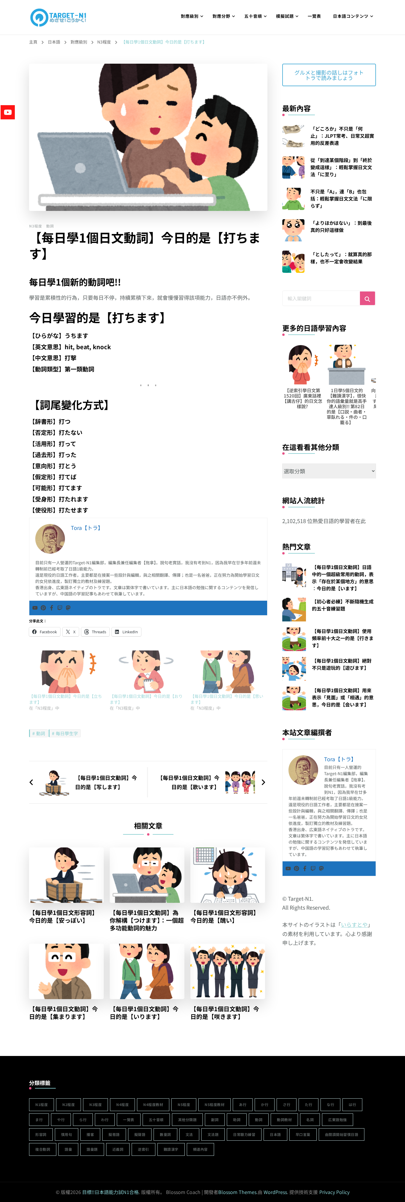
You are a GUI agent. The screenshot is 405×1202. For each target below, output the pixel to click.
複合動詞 (42, 1149)
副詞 (215, 1119)
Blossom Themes (237, 1191)
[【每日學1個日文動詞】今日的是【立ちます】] (66, 671)
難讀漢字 (171, 1149)
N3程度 (35, 225)
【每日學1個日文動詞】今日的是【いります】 (144, 1012)
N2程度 (68, 1104)
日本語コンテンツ (351, 16)
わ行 (105, 1119)
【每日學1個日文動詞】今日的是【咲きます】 (224, 1012)
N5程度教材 (214, 1104)
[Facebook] (51, 608)
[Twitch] (60, 608)
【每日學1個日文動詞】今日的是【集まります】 (63, 1012)
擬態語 (114, 1134)
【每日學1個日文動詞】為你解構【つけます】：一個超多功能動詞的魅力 (147, 920)
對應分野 (221, 16)
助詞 (236, 1119)
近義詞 (118, 1149)
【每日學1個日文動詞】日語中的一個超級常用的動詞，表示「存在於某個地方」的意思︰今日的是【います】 (343, 577)
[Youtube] (35, 608)
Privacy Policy (334, 1191)
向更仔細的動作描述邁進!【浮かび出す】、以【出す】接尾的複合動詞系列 (364, 398)
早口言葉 (303, 1134)
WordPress (275, 1191)
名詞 (310, 1119)
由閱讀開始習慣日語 (341, 1134)
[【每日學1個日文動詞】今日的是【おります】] (147, 671)
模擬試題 (285, 16)
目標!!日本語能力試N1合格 (110, 1191)
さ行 (286, 1104)
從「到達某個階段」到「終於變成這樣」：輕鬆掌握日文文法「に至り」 (341, 167)
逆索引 (143, 1149)
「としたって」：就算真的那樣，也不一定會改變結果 (341, 258)
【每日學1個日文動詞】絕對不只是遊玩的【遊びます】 (341, 664)
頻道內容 (200, 1149)
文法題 (213, 1134)
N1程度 (41, 1104)
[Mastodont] (68, 608)
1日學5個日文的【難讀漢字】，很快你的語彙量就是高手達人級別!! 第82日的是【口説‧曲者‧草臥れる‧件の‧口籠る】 (319, 406)
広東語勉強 (337, 1119)
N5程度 (184, 1104)
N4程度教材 (153, 1104)
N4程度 (122, 1104)
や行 (61, 1119)
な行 (330, 1104)
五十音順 (253, 16)
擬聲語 (140, 1134)
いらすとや (354, 924)
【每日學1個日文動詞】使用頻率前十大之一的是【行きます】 (343, 638)
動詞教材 (284, 1119)
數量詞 (165, 1134)
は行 (352, 1104)
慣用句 (66, 1134)
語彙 (68, 1149)
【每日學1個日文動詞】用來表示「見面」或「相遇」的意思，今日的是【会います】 (343, 697)
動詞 (50, 225)
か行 (264, 1104)
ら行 (83, 1119)
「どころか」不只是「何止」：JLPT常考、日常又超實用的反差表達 (342, 135)
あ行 (242, 1104)
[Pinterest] (43, 608)
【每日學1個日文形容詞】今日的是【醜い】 (224, 916)
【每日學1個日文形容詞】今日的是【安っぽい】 (63, 916)
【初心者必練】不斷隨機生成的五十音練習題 (343, 605)
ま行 (39, 1119)
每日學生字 (67, 733)
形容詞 (41, 1134)
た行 (308, 1104)
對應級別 (190, 16)
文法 (189, 1134)
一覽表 (314, 16)
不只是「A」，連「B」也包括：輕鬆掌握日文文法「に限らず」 (341, 198)
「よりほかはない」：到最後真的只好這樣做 (341, 226)
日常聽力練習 (244, 1134)
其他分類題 (187, 1119)
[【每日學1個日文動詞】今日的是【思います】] (227, 671)
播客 (90, 1134)
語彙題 (92, 1149)
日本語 (275, 1134)
